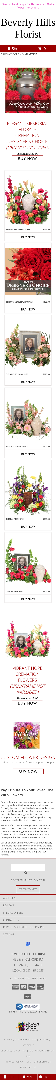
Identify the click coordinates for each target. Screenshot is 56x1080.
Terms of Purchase (37, 1061)
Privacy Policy (14, 1061)
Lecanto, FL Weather (13, 1050)
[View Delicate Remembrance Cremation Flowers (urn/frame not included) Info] (28, 416)
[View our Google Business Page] (28, 946)
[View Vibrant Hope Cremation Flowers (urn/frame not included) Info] (28, 635)
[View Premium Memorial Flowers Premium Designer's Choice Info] (28, 271)
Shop (16, 48)
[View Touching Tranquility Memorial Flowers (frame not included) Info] (28, 344)
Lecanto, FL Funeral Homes (19, 1039)
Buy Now (27, 158)
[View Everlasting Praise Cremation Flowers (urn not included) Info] (28, 489)
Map (29, 1077)
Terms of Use (28, 1067)
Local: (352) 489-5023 (28, 970)
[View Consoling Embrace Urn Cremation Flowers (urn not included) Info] (28, 199)
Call (10, 1077)
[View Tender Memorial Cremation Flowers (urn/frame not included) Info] (28, 561)
